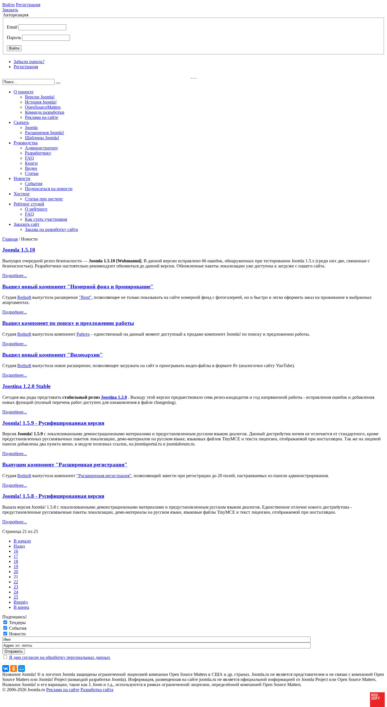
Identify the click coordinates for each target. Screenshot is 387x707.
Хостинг (22, 193)
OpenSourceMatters (43, 107)
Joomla (31, 127)
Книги (31, 163)
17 (16, 556)
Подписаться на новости (49, 188)
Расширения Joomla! (44, 132)
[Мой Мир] (21, 668)
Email (12, 27)
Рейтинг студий (29, 204)
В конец (21, 607)
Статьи (32, 173)
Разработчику (38, 153)
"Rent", (86, 297)
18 (16, 561)
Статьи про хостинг (44, 198)
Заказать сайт (26, 224)
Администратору (41, 147)
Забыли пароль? (29, 61)
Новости (22, 178)
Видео (31, 168)
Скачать (21, 122)
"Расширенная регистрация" (103, 475)
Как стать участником (46, 219)
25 (16, 597)
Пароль (14, 37)
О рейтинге (36, 209)
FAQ (29, 158)
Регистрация (28, 4)
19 (16, 566)
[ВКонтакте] (5, 668)
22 (16, 581)
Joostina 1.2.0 (114, 397)
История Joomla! (41, 102)
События (33, 183)
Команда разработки (44, 112)
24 (16, 592)
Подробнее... (14, 275)
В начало (22, 541)
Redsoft (24, 297)
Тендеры (17, 622)
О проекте (23, 91)
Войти (8, 4)
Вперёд (21, 602)
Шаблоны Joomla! (42, 137)
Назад (19, 546)
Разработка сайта (96, 689)
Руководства (26, 142)
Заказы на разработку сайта (51, 229)
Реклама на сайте (41, 117)
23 (16, 586)
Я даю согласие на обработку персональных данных (59, 657)
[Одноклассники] (13, 668)
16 (16, 551)
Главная (10, 239)
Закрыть (10, 9)
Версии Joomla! (40, 97)
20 (16, 571)
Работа (83, 334)
